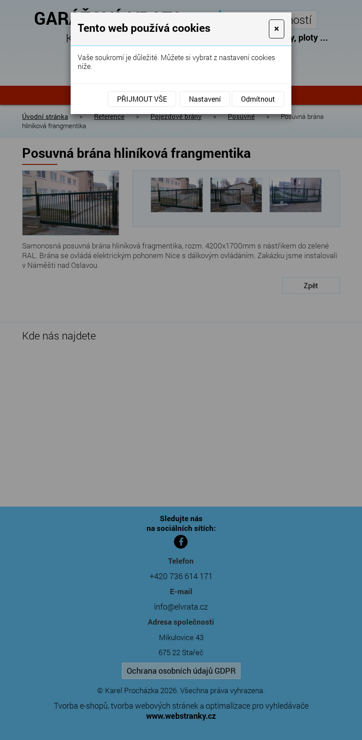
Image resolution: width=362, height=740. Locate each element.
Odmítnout (258, 98)
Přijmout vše (142, 98)
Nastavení (205, 98)
